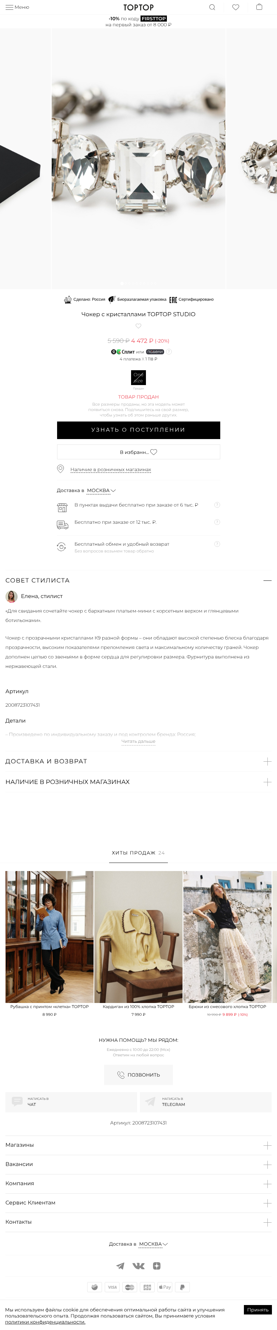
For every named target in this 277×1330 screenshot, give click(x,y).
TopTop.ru (138, 7)
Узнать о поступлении (139, 430)
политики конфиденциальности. (45, 1322)
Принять (258, 1310)
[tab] (138, 856)
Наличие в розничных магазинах (111, 469)
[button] (122, 283)
